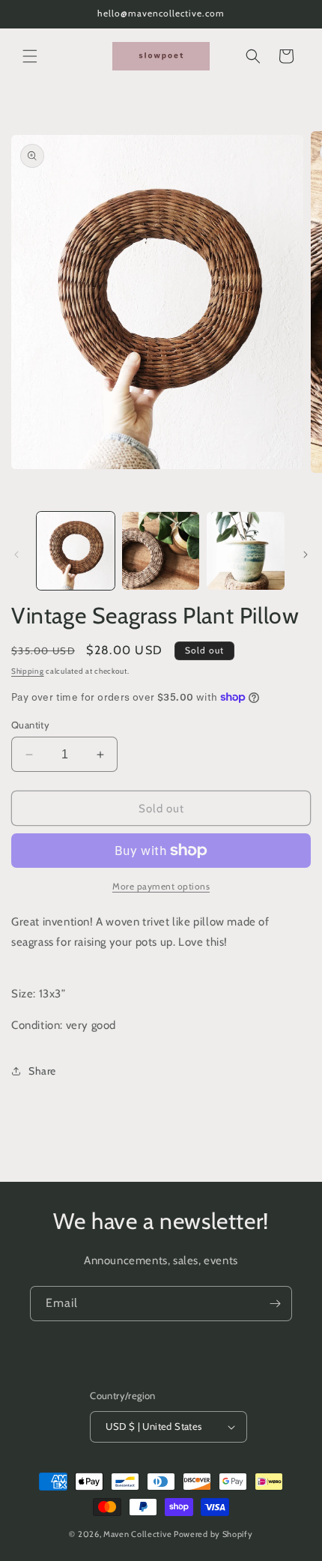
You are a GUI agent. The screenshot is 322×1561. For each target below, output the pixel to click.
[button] (29, 56)
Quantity (30, 725)
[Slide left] (16, 554)
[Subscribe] (274, 1303)
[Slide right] (305, 554)
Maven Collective (137, 1534)
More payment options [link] (161, 886)
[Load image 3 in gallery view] (246, 551)
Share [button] (42, 1071)
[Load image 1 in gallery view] (76, 551)
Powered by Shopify (213, 1534)
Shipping (27, 671)
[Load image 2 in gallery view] (161, 551)
